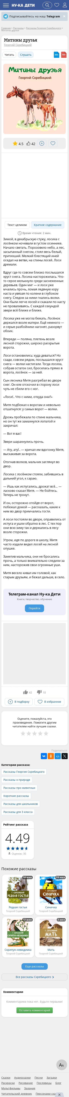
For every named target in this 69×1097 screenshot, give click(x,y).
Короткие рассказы (16, 796)
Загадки (52, 1077)
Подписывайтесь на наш (34, 16)
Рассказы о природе (16, 780)
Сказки (5, 1077)
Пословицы (44, 1083)
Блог (58, 1083)
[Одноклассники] (51, 756)
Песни (38, 1077)
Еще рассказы (34, 966)
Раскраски (8, 1083)
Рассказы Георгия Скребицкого (23, 772)
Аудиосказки (22, 1077)
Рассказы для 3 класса (18, 812)
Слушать (25, 54)
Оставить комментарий (34, 1010)
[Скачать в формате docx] (56, 55)
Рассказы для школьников (20, 804)
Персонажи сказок (48, 1093)
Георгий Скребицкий (18, 45)
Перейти (34, 608)
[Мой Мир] (58, 756)
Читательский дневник (16, 1093)
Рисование (26, 1083)
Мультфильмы (10, 1088)
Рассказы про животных (19, 788)
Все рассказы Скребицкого (33, 977)
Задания (29, 1088)
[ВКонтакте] (44, 756)
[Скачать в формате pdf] (64, 55)
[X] (65, 756)
